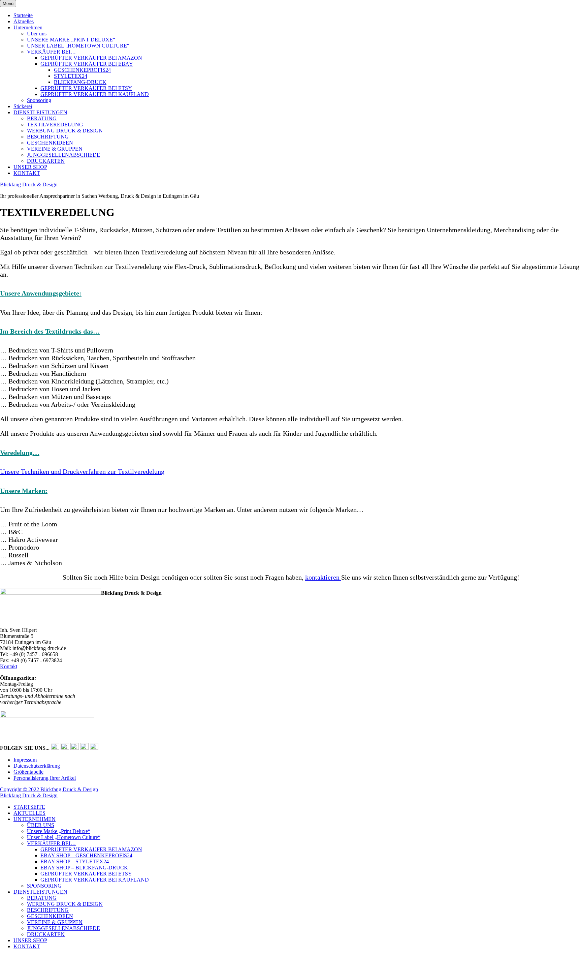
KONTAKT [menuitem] (26, 946)
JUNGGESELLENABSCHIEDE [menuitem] (63, 928)
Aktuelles (23, 21)
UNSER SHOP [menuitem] (30, 940)
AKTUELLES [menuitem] (29, 813)
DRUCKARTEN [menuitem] (46, 934)
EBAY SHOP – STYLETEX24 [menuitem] (74, 861)
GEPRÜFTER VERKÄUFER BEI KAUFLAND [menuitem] (94, 880)
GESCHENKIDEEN (50, 143)
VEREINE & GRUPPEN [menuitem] (55, 922)
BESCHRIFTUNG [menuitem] (48, 910)
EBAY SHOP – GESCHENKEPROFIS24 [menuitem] (86, 855)
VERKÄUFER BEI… (51, 52)
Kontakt (8, 666)
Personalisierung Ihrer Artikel (44, 778)
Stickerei (22, 106)
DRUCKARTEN (46, 161)
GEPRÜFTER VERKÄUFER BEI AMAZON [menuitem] (91, 849)
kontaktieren (323, 577)
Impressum (25, 760)
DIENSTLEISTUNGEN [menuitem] (40, 892)
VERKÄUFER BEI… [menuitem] (51, 843)
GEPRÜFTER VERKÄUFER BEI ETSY (86, 88)
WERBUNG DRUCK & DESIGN (65, 130)
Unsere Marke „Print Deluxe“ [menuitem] (58, 831)
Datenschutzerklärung (36, 766)
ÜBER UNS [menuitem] (40, 825)
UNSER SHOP (30, 167)
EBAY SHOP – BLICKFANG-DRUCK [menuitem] (84, 867)
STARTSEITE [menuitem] (29, 807)
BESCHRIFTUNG (48, 137)
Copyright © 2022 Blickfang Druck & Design (49, 789)
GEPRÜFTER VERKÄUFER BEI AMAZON (91, 58)
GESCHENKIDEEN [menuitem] (50, 916)
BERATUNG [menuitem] (42, 898)
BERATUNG (42, 118)
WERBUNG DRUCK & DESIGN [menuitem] (65, 904)
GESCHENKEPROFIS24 (82, 70)
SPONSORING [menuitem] (44, 886)
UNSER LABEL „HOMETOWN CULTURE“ (78, 46)
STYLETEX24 (70, 76)
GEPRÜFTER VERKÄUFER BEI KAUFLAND (94, 94)
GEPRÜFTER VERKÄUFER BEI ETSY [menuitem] (86, 873)
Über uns (36, 33)
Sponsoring (39, 100)
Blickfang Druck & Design (29, 184)
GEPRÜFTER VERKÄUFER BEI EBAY (86, 64)
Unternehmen (27, 27)
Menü (8, 3)
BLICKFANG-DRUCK (80, 82)
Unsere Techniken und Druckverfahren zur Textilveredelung (82, 471)
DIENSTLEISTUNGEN (40, 112)
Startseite (23, 15)
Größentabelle (28, 772)
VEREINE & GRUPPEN (55, 149)
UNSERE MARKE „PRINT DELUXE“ (71, 39)
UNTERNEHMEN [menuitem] (34, 819)
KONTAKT (26, 173)
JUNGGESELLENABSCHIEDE (63, 155)
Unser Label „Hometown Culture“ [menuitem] (63, 837)
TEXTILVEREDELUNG (55, 124)
